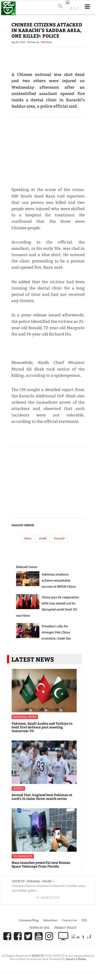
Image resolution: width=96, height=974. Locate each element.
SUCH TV (38, 955)
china (27, 538)
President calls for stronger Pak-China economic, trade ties (56, 632)
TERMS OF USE (39, 927)
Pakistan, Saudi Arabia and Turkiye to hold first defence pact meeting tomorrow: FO (42, 727)
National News (25, 717)
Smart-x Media (76, 959)
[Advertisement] (48, 150)
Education (50, 920)
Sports (18, 788)
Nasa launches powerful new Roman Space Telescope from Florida (41, 864)
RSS (84, 920)
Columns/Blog (28, 920)
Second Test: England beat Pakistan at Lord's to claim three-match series (42, 797)
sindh (43, 538)
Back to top (50, 897)
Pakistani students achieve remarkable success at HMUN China (58, 580)
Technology (22, 856)
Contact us (69, 920)
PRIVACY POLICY (65, 927)
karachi (59, 538)
